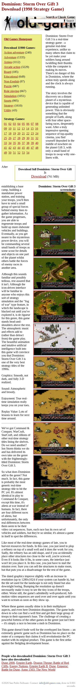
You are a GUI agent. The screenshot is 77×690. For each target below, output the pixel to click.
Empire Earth (24, 662)
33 (5, 143)
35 (14, 143)
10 (9, 128)
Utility (7, 110)
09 (5, 128)
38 (27, 143)
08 (36, 123)
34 (9, 143)
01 (5, 123)
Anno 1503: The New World (38, 669)
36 (18, 143)
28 (18, 138)
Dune (52, 666)
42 (9, 147)
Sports (7, 100)
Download (38, 176)
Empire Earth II (38, 666)
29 (23, 138)
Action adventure (14, 52)
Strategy (9, 105)
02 (9, 123)
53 (23, 152)
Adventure (10, 57)
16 (36, 128)
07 (32, 123)
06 (27, 123)
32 (36, 138)
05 (23, 123)
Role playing (11, 91)
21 (23, 133)
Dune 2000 (8, 662)
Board (7, 71)
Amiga (8, 62)
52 (18, 152)
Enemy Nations (19, 666)
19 (14, 133)
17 (5, 133)
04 (18, 123)
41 (5, 147)
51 (14, 152)
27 (14, 138)
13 (23, 128)
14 (27, 128)
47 (32, 147)
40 (36, 143)
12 (18, 128)
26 (9, 138)
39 (32, 143)
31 (32, 138)
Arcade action (12, 67)
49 (5, 152)
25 (5, 138)
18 (9, 133)
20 (18, 133)
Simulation (10, 96)
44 (18, 147)
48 (36, 147)
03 (14, 123)
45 (23, 147)
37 (23, 143)
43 (14, 147)
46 (27, 147)
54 (27, 152)
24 (36, 133)
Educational (11, 76)
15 (32, 128)
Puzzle (8, 86)
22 (27, 133)
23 (32, 133)
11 (14, 128)
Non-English (11, 81)
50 (9, 152)
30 (27, 138)
